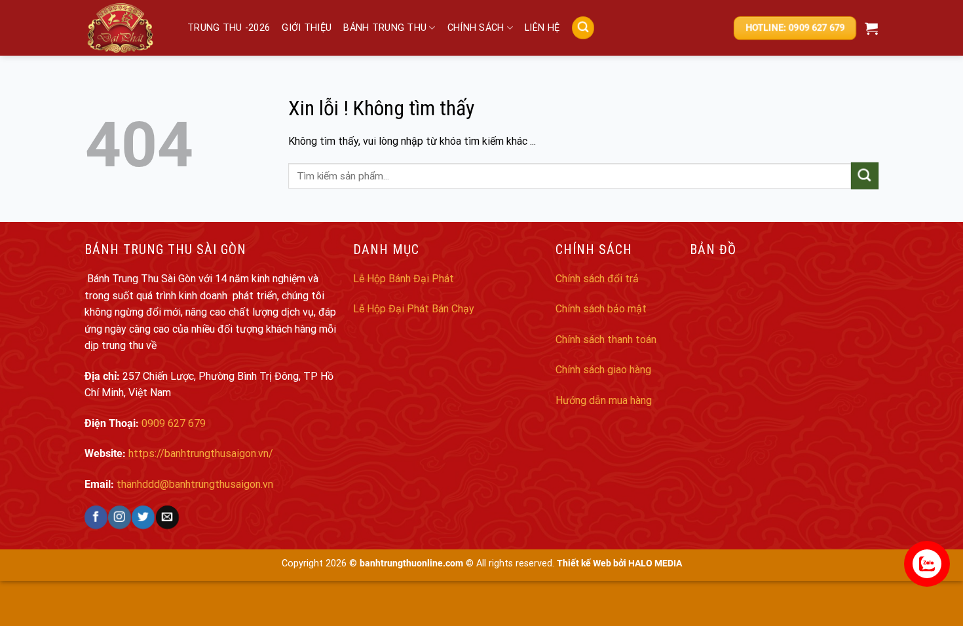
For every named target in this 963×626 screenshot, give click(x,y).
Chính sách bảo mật (601, 309)
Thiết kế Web (584, 563)
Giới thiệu (306, 27)
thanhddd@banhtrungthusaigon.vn (195, 484)
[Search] (582, 28)
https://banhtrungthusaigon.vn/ (200, 453)
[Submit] (864, 176)
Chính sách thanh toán (606, 339)
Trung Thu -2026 (228, 27)
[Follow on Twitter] (143, 517)
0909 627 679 (174, 423)
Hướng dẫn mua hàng (604, 400)
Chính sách (475, 27)
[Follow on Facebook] (96, 517)
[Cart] (871, 28)
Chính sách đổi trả (597, 278)
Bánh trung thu (384, 27)
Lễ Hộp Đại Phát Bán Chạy (413, 309)
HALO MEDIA (655, 563)
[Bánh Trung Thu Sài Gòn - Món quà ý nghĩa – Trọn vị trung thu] (126, 28)
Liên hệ (542, 27)
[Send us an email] (167, 517)
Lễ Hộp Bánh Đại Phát (403, 278)
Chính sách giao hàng (603, 369)
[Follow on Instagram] (120, 517)
